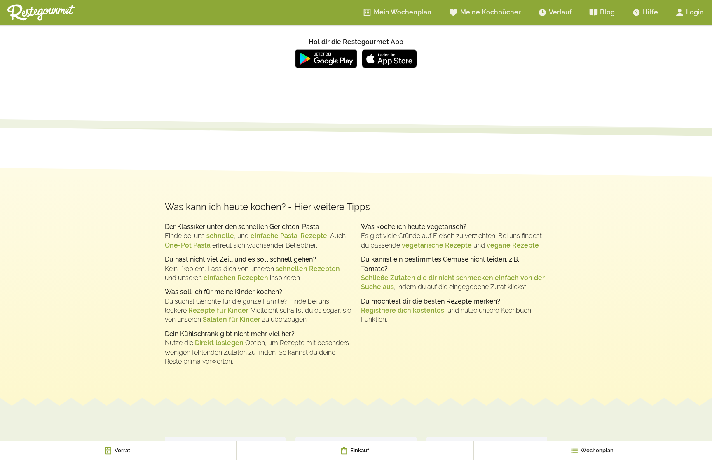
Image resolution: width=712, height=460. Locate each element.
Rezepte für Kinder (218, 310)
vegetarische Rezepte (437, 245)
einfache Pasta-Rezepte (289, 236)
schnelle (220, 236)
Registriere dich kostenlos (402, 310)
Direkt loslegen (219, 343)
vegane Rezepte (513, 245)
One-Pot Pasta (188, 245)
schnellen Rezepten (308, 269)
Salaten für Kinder (231, 319)
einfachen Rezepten (236, 278)
